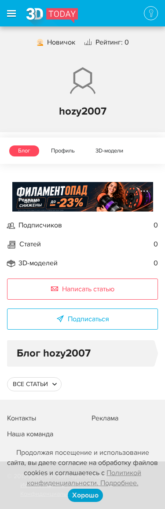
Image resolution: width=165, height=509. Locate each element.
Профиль (63, 150)
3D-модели (109, 150)
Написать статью (88, 289)
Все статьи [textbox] (30, 384)
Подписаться (88, 319)
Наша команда (30, 434)
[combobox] (34, 384)
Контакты (21, 418)
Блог (24, 150)
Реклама (29, 200)
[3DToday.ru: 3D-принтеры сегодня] (52, 17)
